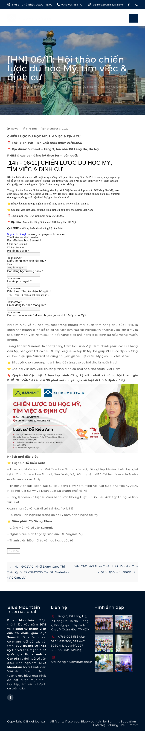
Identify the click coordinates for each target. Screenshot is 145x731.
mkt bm (31, 128)
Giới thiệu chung (105, 725)
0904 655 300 (61, 641)
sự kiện (14, 551)
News (14, 128)
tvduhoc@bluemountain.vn (108, 4)
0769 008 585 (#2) (72, 4)
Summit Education (122, 721)
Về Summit (129, 725)
